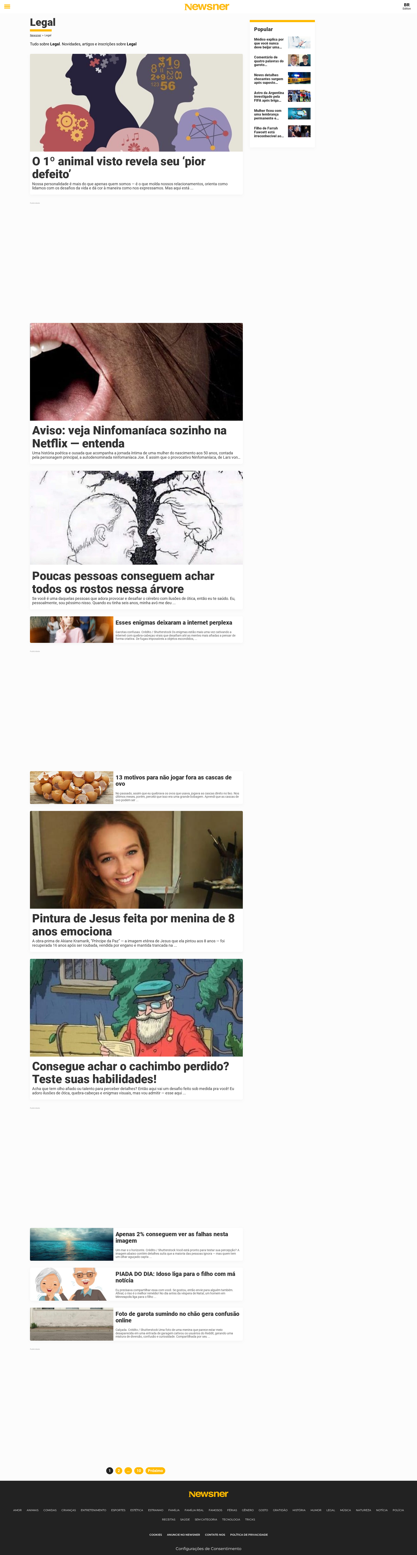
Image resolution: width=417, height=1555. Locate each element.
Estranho (155, 1510)
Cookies (155, 1534)
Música (345, 1510)
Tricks (250, 1519)
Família (174, 1510)
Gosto (263, 1510)
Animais (32, 1510)
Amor (17, 1510)
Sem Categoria (206, 1519)
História (299, 1510)
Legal (330, 1510)
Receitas (168, 1519)
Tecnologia (231, 1519)
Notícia (382, 1510)
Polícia (398, 1510)
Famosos (215, 1510)
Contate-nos (215, 1534)
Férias (232, 1510)
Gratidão (280, 1510)
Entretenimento (93, 1510)
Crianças (68, 1510)
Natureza (363, 1510)
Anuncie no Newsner (183, 1534)
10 (140, 1470)
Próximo (155, 1470)
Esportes (118, 1510)
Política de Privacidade (249, 1534)
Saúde (185, 1519)
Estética (136, 1510)
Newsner (35, 35)
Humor (316, 1510)
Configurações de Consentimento (208, 1548)
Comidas (49, 1510)
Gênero (248, 1510)
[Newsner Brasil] (207, 7)
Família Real (194, 1510)
